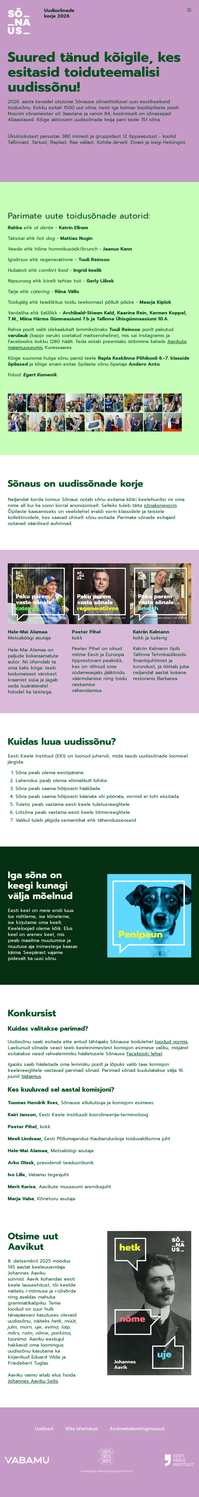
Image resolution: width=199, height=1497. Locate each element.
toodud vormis (171, 1041)
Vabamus (31, 1076)
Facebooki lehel (144, 1053)
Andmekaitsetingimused (136, 1429)
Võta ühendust (81, 1429)
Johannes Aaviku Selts (33, 1381)
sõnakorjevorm (160, 505)
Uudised (44, 1429)
